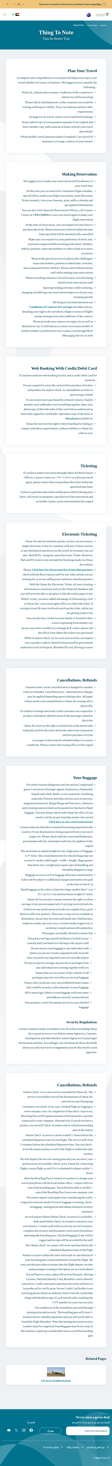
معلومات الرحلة (92, 25)
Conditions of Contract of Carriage (50, 307)
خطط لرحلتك (75, 1447)
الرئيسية (103, 25)
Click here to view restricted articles (71, 822)
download (72, 418)
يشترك (50, 1430)
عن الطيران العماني (98, 1447)
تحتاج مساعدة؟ (53, 1447)
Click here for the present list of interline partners (62, 570)
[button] (14, 4)
